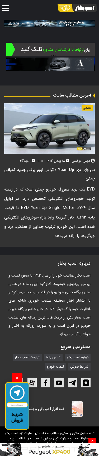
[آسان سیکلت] (49, 449)
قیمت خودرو (55, 367)
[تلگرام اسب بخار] (72, 382)
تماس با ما (53, 357)
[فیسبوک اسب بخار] (45, 382)
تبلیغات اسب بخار (27, 357)
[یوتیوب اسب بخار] (59, 382)
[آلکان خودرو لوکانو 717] (49, 23)
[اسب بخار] (77, 8)
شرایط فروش (79, 367)
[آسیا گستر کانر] (50, 64)
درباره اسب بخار (77, 357)
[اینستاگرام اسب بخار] (86, 382)
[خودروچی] (50, 49)
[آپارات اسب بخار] (32, 382)
